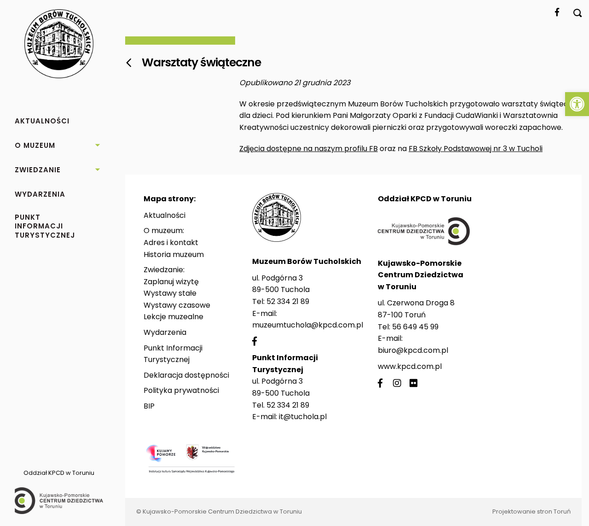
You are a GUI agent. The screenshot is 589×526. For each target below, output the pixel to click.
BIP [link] (149, 406)
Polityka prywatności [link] (181, 390)
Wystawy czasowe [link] (177, 305)
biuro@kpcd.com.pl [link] (413, 350)
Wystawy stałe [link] (170, 293)
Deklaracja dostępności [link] (186, 375)
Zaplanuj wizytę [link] (171, 281)
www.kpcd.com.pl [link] (410, 366)
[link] (577, 104)
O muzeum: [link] (164, 230)
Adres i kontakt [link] (171, 242)
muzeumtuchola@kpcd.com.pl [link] (307, 325)
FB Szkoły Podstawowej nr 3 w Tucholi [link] (476, 148)
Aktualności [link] (164, 215)
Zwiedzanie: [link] (164, 269)
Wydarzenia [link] (165, 332)
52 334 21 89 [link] (287, 301)
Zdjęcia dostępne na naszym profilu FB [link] (308, 148)
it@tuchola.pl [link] (303, 416)
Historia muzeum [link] (174, 254)
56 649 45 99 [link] (415, 326)
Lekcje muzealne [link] (173, 316)
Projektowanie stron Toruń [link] (531, 511)
